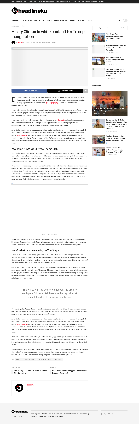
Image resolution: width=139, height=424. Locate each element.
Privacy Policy (72, 1)
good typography (52, 103)
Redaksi (40, 1)
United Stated (57, 359)
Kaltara (14, 20)
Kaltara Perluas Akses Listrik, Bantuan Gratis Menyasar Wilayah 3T (114, 150)
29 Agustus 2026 (100, 113)
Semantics (61, 120)
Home (13, 26)
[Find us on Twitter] (105, 414)
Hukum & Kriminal (61, 20)
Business (38, 42)
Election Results (30, 359)
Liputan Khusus (84, 20)
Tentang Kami (32, 1)
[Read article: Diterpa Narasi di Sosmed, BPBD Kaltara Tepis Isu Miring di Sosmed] (110, 103)
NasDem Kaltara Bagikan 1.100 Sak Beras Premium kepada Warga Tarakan (115, 138)
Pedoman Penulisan (48, 1)
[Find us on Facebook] (101, 414)
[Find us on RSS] (112, 414)
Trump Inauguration (44, 359)
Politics (23, 26)
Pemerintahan (26, 20)
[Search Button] (119, 20)
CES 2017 (19, 359)
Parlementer (39, 20)
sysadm (20, 42)
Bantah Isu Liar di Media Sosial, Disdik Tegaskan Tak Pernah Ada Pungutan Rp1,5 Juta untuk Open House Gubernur (116, 124)
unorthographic (22, 135)
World (54, 42)
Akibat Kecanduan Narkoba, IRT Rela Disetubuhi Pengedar (116, 48)
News (17, 26)
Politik (49, 20)
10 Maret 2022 (30, 42)
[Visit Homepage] (29, 10)
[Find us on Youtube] (109, 414)
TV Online (101, 1)
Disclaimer (94, 1)
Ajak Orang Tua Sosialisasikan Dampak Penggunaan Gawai (114, 36)
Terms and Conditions (84, 1)
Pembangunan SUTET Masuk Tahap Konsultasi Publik (115, 60)
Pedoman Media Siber (62, 1)
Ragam (72, 20)
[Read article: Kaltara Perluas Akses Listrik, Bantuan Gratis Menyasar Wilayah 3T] (98, 151)
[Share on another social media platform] (85, 91)
